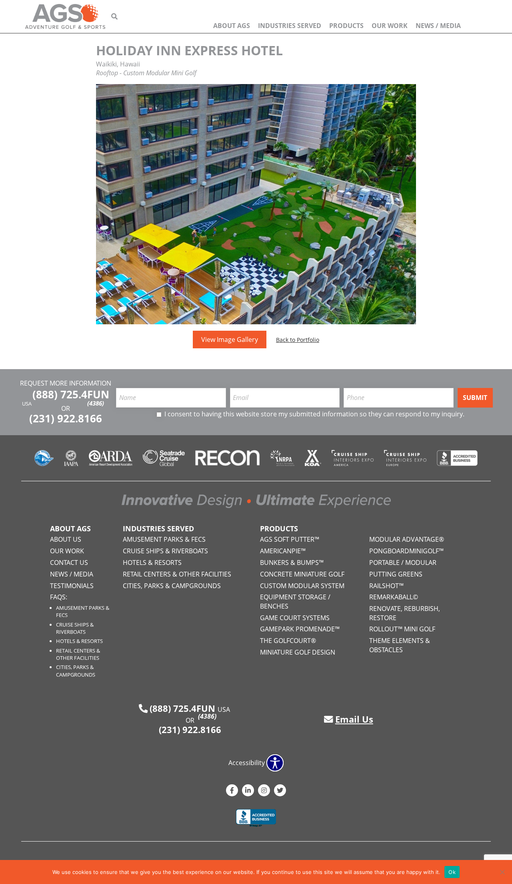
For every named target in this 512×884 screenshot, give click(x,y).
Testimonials (72, 585)
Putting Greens (395, 574)
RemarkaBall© (393, 597)
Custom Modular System (302, 585)
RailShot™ (386, 585)
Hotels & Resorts (79, 641)
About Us (65, 539)
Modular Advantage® (406, 539)
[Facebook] (232, 790)
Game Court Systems (295, 617)
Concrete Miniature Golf (302, 574)
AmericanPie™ (283, 550)
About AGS (231, 25)
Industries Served (289, 25)
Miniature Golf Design (297, 652)
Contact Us (69, 562)
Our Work (390, 25)
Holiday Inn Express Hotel (189, 50)
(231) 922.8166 (65, 419)
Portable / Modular (402, 562)
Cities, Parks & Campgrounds (75, 670)
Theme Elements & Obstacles (399, 645)
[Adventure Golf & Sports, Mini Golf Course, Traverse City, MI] (256, 818)
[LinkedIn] (248, 790)
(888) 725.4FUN (70, 397)
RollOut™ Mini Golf (402, 629)
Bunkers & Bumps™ (292, 562)
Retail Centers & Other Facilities (78, 654)
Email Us (354, 719)
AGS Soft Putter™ (289, 539)
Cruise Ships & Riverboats (75, 628)
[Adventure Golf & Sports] (65, 16)
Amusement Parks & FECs (164, 539)
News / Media (438, 25)
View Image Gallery (229, 339)
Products (346, 25)
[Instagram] (264, 790)
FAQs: (58, 597)
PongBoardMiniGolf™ (406, 550)
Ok (452, 872)
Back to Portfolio (297, 340)
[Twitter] (280, 790)
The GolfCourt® (288, 640)
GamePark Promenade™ (300, 629)
